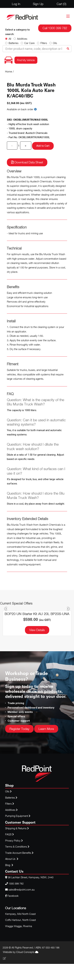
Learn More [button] (46, 729)
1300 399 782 (16, 883)
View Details (37, 630)
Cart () (61, 4)
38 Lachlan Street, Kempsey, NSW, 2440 (30, 877)
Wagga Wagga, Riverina (18, 926)
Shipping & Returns (16, 828)
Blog (8, 865)
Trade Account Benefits (18, 852)
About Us (10, 858)
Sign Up (38, 4)
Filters (43, 43)
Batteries (13, 43)
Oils (55, 43)
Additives (22, 38)
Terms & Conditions (16, 846)
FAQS (8, 834)
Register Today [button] (19, 729)
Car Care (29, 43)
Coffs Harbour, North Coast (20, 919)
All (10, 38)
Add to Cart (42, 145)
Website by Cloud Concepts (19, 951)
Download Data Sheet (28, 162)
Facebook (13, 895)
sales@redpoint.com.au (21, 889)
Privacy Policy (13, 840)
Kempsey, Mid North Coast (20, 913)
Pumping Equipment (16, 815)
